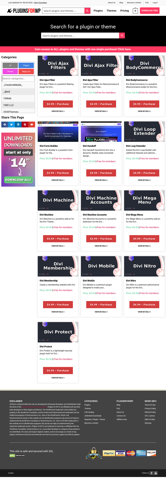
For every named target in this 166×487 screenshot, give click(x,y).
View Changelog (40, 3)
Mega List (26, 71)
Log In (155, 3)
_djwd (6, 91)
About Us (111, 3)
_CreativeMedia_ (12, 84)
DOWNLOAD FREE (149, 10)
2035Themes (10, 111)
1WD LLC (8, 105)
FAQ (147, 3)
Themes (10, 71)
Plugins (26, 65)
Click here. (124, 49)
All (10, 65)
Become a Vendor (134, 3)
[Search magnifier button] (87, 11)
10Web (7, 98)
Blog (121, 3)
